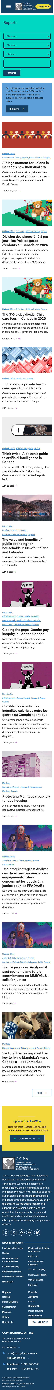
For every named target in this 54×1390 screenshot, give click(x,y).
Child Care (20, 231)
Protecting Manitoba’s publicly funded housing (26, 798)
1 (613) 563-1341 (30, 1364)
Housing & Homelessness (31, 787)
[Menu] (8, 6)
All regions (9, 1347)
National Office (8, 153)
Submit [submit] (12, 73)
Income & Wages (38, 698)
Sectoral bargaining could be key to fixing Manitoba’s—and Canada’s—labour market (25, 1057)
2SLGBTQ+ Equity (36, 1269)
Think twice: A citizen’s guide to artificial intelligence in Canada (25, 457)
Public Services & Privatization (14, 534)
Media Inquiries (16, 1358)
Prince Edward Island (22, 624)
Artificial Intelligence (24, 448)
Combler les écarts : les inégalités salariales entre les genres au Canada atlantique (25, 710)
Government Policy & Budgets (14, 962)
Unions (5, 1253)
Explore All (32, 1284)
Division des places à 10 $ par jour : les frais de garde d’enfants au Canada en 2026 (25, 240)
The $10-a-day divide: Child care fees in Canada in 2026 (24, 316)
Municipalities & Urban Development (38, 1250)
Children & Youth (33, 231)
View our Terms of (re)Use (12, 1383)
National (6, 1296)
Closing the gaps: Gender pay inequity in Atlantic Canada (25, 631)
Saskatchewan (9, 1306)
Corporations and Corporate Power (10, 1260)
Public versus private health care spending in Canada (24, 386)
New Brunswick (8, 620)
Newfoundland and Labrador (14, 530)
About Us (33, 1296)
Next (39, 1093)
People (31, 1301)
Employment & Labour (11, 157)
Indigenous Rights (24, 860)
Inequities (35, 616)
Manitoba (6, 783)
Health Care (21, 378)
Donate (14, 109)
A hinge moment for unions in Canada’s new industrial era (25, 164)
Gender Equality (23, 616)
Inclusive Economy (10, 1266)
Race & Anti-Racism (37, 1274)
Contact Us (34, 1305)
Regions (6, 1292)
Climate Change (35, 1279)
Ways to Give (35, 1315)
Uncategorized (8, 864)
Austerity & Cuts (9, 860)
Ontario (5, 1317)
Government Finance (10, 787)
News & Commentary (11, 1048)
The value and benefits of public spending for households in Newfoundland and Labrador (25, 545)
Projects (32, 1292)
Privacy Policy (28, 1383)
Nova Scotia (7, 526)
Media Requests (35, 1310)
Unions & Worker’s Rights (39, 157)
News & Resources (12, 1242)
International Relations (12, 1276)
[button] (27, 36)
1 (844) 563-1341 (30, 1368)
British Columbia (10, 1301)
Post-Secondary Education (35, 1263)
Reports (25, 157)
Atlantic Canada (9, 616)
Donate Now (43, 6)
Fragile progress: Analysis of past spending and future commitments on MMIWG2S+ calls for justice (25, 973)
